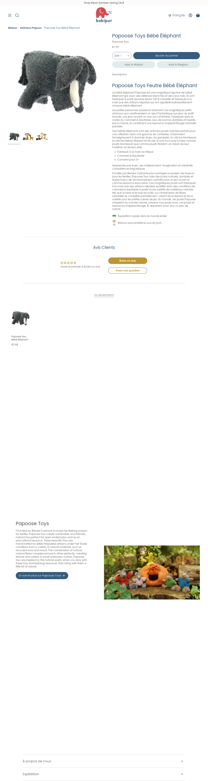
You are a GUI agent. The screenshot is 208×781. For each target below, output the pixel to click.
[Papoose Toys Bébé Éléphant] (20, 318)
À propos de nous (37, 761)
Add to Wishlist (133, 64)
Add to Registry (178, 64)
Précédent (8, 81)
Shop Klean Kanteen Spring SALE (104, 2)
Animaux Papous (31, 27)
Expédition (31, 774)
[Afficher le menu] (9, 15)
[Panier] (198, 15)
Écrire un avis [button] (127, 260)
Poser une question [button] (128, 270)
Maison (12, 27)
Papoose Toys (120, 41)
